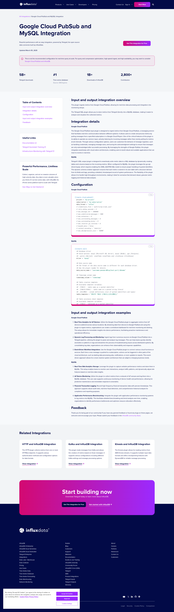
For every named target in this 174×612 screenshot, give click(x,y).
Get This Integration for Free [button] (137, 43)
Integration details (30, 110)
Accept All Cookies (67, 594)
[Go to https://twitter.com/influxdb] (128, 597)
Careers (113, 546)
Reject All (67, 599)
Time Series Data (25, 571)
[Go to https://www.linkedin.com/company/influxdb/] (132, 596)
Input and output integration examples (37, 118)
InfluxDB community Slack (131, 415)
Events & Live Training (72, 560)
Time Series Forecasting (27, 576)
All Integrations (24, 16)
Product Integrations (72, 576)
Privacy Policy (33, 597)
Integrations (23, 557)
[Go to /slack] (139, 597)
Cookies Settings (67, 604)
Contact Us (120, 4)
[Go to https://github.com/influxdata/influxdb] (136, 597)
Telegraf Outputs (70, 582)
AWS (66, 574)
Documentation (70, 557)
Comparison (150, 606)
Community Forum (71, 565)
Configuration (28, 114)
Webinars (68, 554)
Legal (123, 606)
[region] (41, 599)
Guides (67, 543)
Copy (150, 194)
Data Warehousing (25, 579)
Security (130, 606)
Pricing (94, 4)
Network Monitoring (25, 582)
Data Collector (24, 563)
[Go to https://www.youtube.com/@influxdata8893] (124, 597)
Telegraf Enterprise (25, 554)
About (113, 543)
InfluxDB (22, 543)
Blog (66, 546)
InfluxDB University (71, 563)
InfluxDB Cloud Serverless (27, 549)
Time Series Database (26, 574)
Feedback (26, 122)
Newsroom (114, 552)
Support (68, 552)
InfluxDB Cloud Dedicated (27, 552)
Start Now (142, 4)
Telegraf (67, 571)
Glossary (68, 585)
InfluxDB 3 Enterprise (26, 546)
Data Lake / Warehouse (27, 560)
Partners (114, 549)
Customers (68, 549)
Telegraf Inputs (70, 579)
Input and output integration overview (37, 106)
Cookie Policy (139, 606)
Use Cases (22, 568)
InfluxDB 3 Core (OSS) (72, 568)
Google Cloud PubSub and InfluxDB (37, 61)
